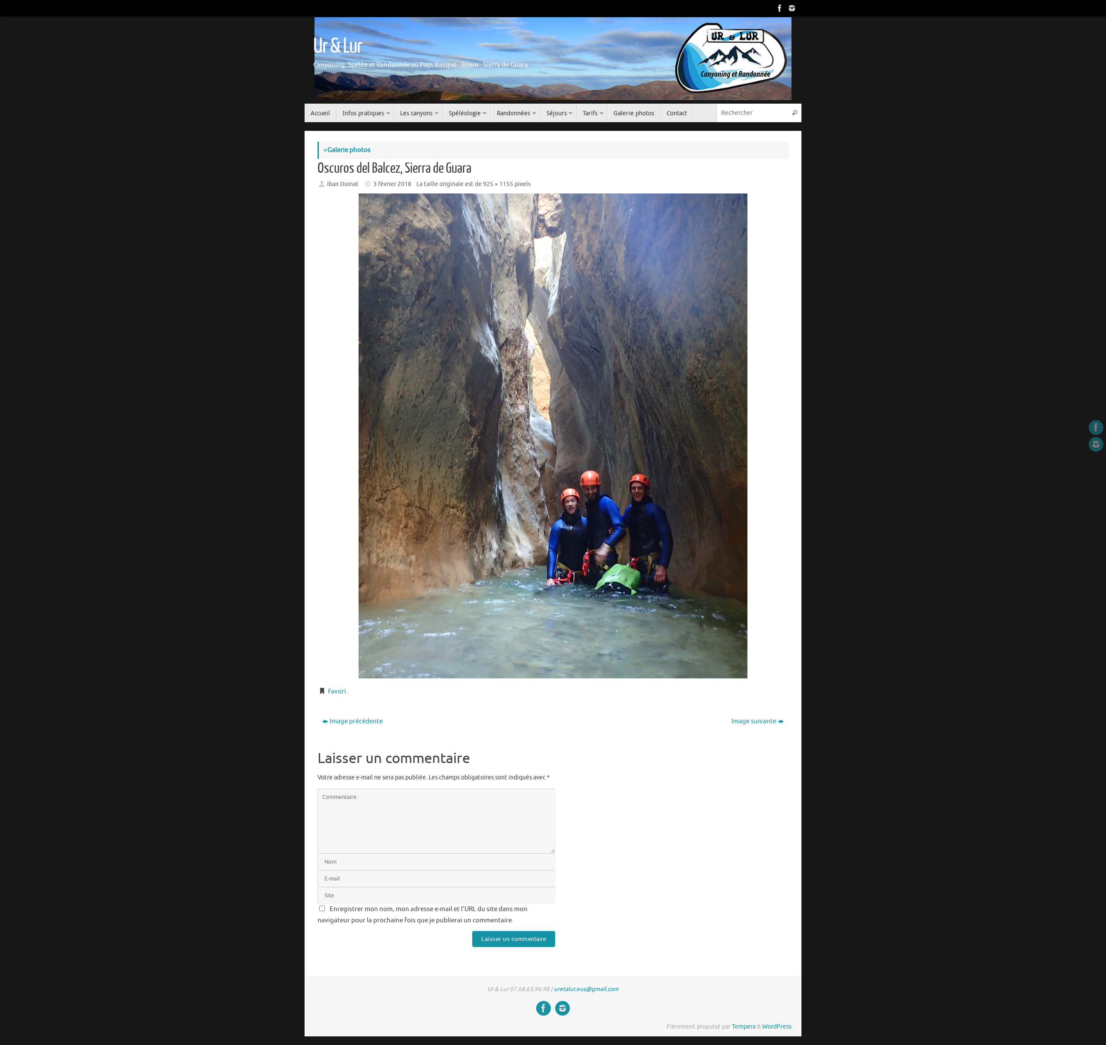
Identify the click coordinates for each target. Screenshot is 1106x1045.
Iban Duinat (343, 184)
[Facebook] (779, 8)
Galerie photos (347, 150)
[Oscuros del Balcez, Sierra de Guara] (553, 436)
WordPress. (777, 1026)
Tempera (744, 1026)
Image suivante (753, 721)
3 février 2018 (392, 184)
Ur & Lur (337, 46)
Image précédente (356, 721)
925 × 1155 (498, 184)
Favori (337, 691)
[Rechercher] (794, 113)
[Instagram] (791, 8)
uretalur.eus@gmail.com (586, 989)
